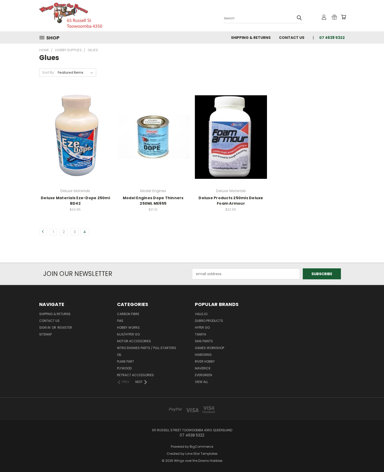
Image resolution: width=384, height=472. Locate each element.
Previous (370, 455)
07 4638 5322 (332, 37)
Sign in (45, 327)
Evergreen (203, 375)
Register (64, 327)
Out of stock (75, 146)
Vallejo (201, 314)
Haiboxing (203, 354)
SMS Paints (204, 341)
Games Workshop (209, 348)
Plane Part (125, 361)
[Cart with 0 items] (343, 17)
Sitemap (45, 334)
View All (201, 382)
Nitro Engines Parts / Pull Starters (146, 348)
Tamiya (200, 334)
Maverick (203, 368)
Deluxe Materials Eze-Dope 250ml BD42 (75, 200)
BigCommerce (201, 446)
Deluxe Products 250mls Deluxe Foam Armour (231, 200)
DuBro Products (209, 320)
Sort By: (48, 72)
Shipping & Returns (251, 37)
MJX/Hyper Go (128, 334)
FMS (120, 320)
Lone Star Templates (201, 453)
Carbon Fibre (128, 314)
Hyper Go (202, 327)
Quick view (75, 126)
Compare (73, 136)
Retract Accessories (135, 375)
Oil (119, 354)
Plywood (124, 368)
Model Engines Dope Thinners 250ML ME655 (153, 200)
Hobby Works (128, 327)
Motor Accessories (134, 341)
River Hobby (205, 361)
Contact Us (291, 37)
